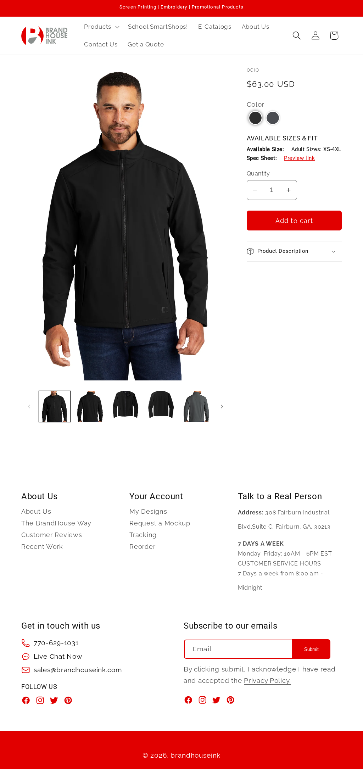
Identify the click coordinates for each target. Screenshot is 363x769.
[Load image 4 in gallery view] (161, 406)
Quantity (258, 173)
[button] (101, 27)
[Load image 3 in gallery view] (125, 406)
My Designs (148, 511)
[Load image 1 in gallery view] (54, 406)
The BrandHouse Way (56, 523)
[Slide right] (222, 406)
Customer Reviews (51, 535)
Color (256, 104)
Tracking (143, 535)
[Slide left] (29, 406)
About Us (36, 511)
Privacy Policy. (267, 680)
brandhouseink (195, 755)
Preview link (299, 158)
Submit (311, 649)
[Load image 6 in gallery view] (196, 406)
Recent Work (42, 546)
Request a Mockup (159, 523)
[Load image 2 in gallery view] (90, 406)
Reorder (142, 546)
